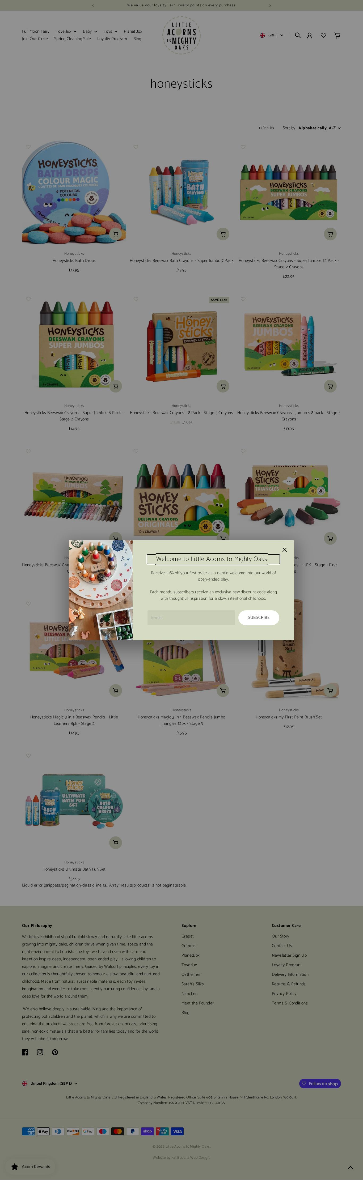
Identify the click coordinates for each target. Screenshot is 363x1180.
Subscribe (259, 617)
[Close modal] (284, 549)
